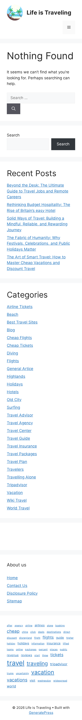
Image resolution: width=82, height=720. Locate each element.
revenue (13, 655)
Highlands (16, 376)
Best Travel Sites (22, 322)
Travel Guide (18, 438)
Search (13, 135)
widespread (60, 680)
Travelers (15, 469)
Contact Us (17, 585)
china (25, 631)
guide (60, 637)
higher (70, 637)
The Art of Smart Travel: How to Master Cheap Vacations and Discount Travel (36, 263)
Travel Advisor (20, 415)
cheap (13, 631)
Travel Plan (17, 461)
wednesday (44, 680)
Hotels (13, 392)
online (19, 649)
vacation (42, 672)
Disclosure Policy (22, 593)
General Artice (20, 368)
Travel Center (19, 430)
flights (48, 637)
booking (60, 625)
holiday (11, 643)
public (63, 649)
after (9, 625)
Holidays (15, 384)
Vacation (15, 492)
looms (10, 649)
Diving (12, 353)
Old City (14, 399)
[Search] (13, 108)
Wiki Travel (17, 500)
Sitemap (14, 601)
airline (28, 625)
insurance (54, 643)
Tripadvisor (17, 485)
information (37, 643)
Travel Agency (20, 423)
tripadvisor (58, 664)
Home (12, 578)
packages (30, 649)
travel (15, 663)
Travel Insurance (22, 446)
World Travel (18, 508)
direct (66, 631)
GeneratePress (41, 712)
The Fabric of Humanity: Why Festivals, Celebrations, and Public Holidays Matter (38, 243)
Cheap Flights (19, 337)
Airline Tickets (20, 306)
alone (50, 625)
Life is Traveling (49, 12)
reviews (26, 655)
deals (41, 631)
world (11, 686)
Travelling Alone (21, 477)
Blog (11, 330)
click (33, 631)
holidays (23, 643)
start (37, 655)
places (54, 649)
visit (32, 680)
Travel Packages (22, 454)
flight (37, 637)
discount (12, 637)
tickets (56, 654)
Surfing (13, 407)
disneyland (25, 637)
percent (43, 649)
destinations (54, 631)
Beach (12, 314)
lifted (66, 643)
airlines (40, 625)
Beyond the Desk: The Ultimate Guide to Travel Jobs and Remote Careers (37, 191)
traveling (37, 663)
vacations (17, 680)
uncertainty (22, 673)
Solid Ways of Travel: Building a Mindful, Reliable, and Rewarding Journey (37, 224)
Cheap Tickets (20, 345)
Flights (13, 361)
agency (19, 625)
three (45, 655)
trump (10, 673)
